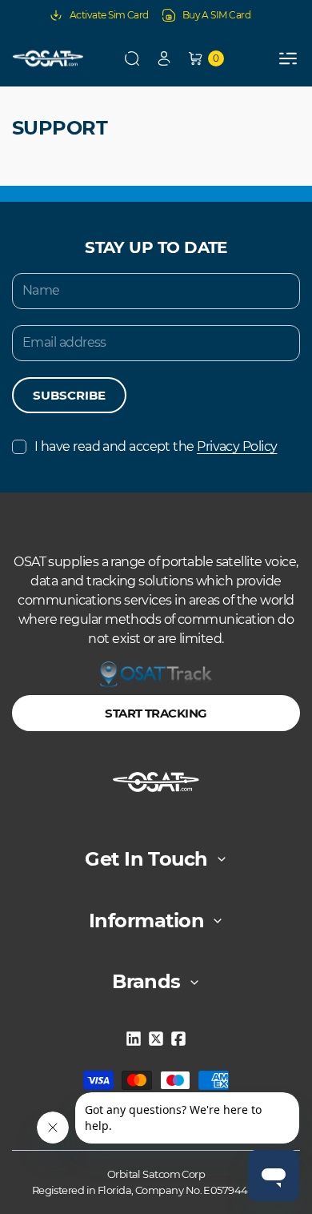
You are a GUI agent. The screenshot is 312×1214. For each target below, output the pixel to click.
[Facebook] (178, 1039)
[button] (132, 58)
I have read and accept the (155, 446)
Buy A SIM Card (216, 15)
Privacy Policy (237, 446)
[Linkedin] (134, 1039)
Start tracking (155, 713)
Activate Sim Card (109, 15)
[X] (156, 1039)
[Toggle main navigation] (288, 58)
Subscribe (69, 395)
